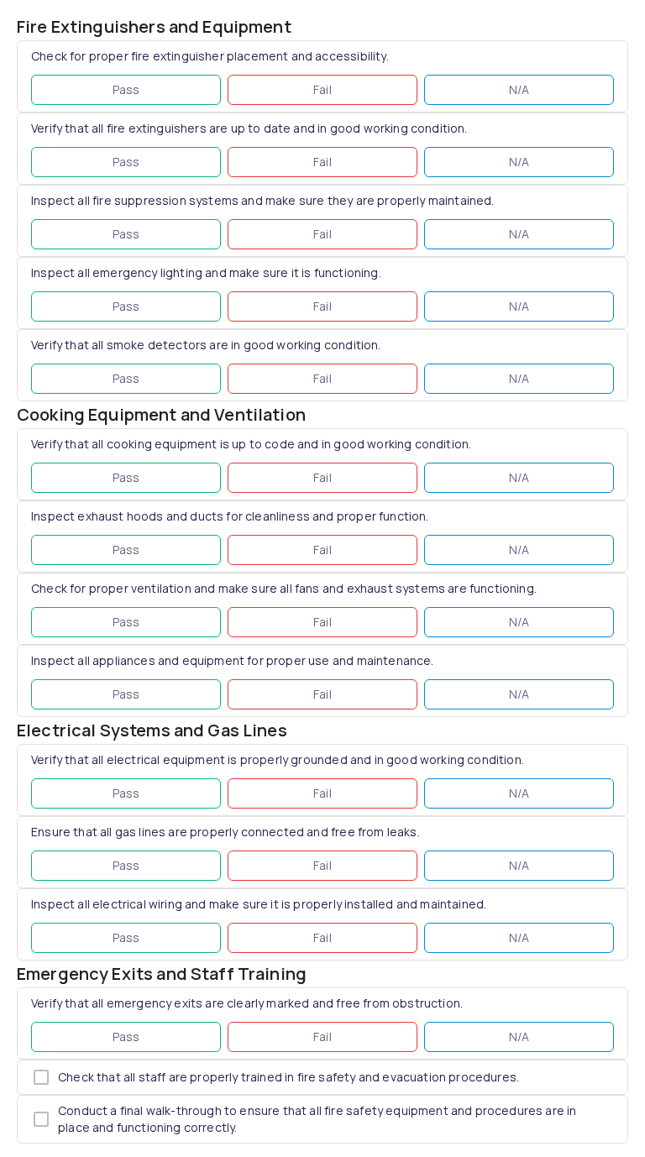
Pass (126, 89)
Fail (322, 89)
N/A (519, 89)
